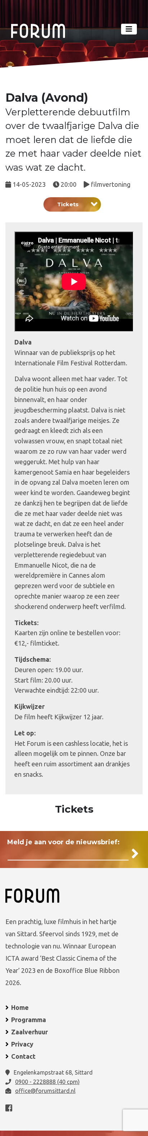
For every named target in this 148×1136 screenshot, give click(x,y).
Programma (28, 1019)
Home (20, 1007)
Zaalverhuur (29, 1031)
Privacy (22, 1044)
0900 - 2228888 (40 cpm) (47, 1082)
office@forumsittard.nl (45, 1090)
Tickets (68, 204)
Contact (23, 1056)
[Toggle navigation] (129, 29)
